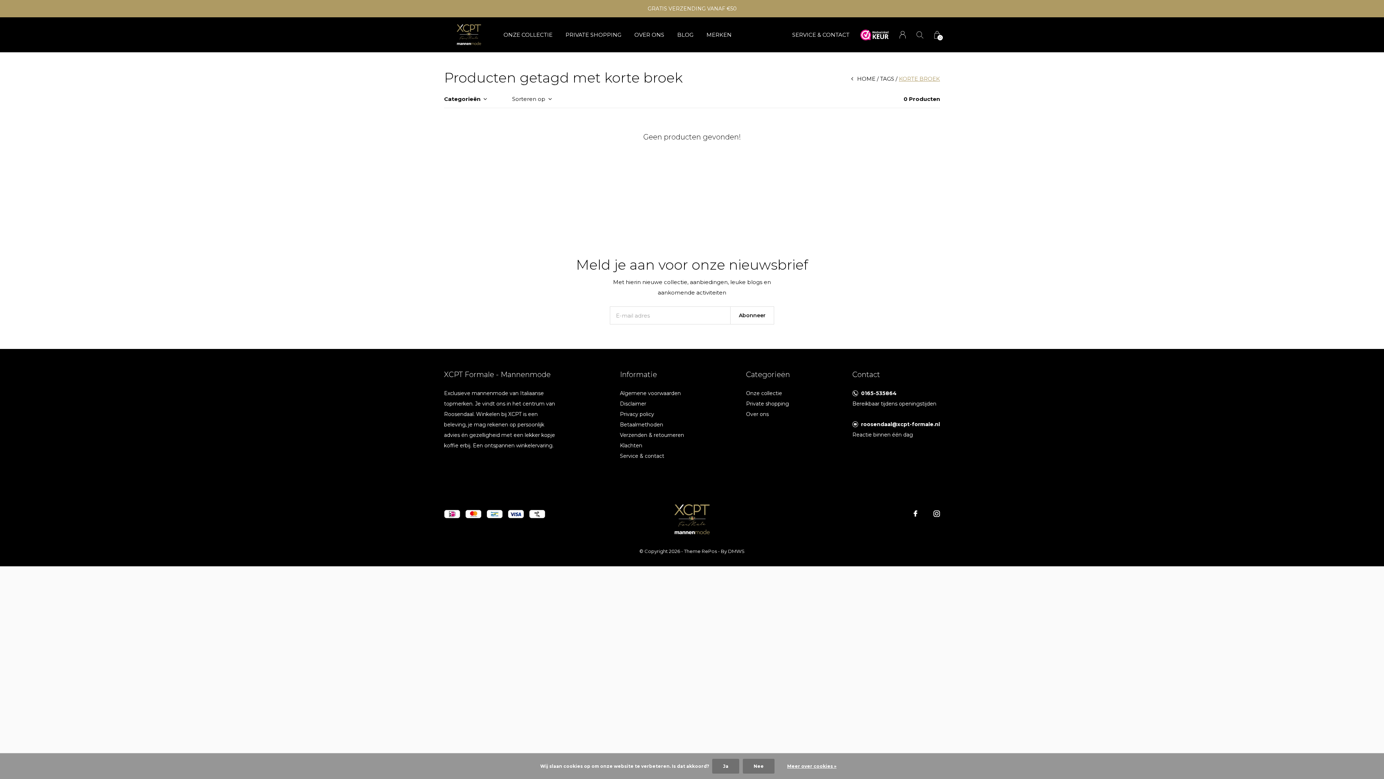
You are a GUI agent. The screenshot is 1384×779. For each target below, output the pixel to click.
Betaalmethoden (641, 424)
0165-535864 (879, 393)
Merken (719, 34)
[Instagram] (936, 513)
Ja (725, 766)
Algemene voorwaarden (650, 393)
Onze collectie (528, 34)
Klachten (631, 445)
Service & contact (642, 456)
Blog (685, 34)
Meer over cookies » (812, 766)
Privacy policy (637, 414)
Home (866, 78)
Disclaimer (633, 403)
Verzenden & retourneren (652, 435)
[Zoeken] (920, 34)
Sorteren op (528, 99)
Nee (759, 766)
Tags (887, 78)
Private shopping (593, 34)
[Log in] (903, 34)
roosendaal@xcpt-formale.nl (900, 424)
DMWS (736, 551)
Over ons (649, 34)
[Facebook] (915, 513)
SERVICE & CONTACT (821, 34)
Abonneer (752, 315)
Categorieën (462, 99)
